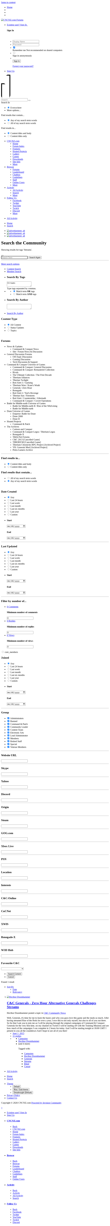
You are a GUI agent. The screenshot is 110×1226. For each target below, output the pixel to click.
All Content (15, 325)
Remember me (19, 50)
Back (15, 1126)
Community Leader (19, 727)
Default (17, 1086)
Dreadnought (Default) (23, 1093)
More (15, 164)
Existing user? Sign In (17, 25)
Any (12, 497)
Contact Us (12, 1098)
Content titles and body (20, 133)
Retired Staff (16, 741)
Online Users (18, 182)
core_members (11, 652)
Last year (14, 511)
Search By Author (15, 313)
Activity (10, 187)
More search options (10, 264)
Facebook (17, 200)
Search (16, 193)
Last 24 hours (16, 500)
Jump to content (8, 2)
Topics (13, 330)
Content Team (16, 730)
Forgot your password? (23, 66)
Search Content (14, 974)
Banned (13, 721)
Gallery (16, 154)
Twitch (16, 208)
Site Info (16, 161)
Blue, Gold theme (21, 1090)
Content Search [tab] (14, 269)
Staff (15, 180)
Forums (16, 169)
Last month (15, 506)
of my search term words (23, 120)
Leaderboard (18, 172)
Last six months (17, 509)
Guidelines (17, 177)
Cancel (11, 977)
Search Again (34, 257)
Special (13, 744)
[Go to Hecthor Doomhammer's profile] (18, 997)
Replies (11, 621)
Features (16, 149)
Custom (13, 514)
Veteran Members (18, 747)
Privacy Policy (13, 1095)
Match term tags (25, 291)
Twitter (16, 203)
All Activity (18, 190)
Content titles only (18, 136)
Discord (16, 211)
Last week (15, 503)
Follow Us (11, 198)
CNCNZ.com (13, 141)
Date (15, 989)
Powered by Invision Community (46, 1103)
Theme (10, 1083)
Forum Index (18, 146)
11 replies (17, 1036)
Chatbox (16, 174)
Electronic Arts (17, 732)
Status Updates (17, 327)
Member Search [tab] (14, 271)
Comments (12, 606)
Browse (10, 167)
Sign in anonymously (22, 55)
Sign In (17, 61)
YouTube (17, 205)
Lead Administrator (19, 735)
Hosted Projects (20, 151)
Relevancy (17, 992)
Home (15, 143)
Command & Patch (19, 724)
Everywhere (15, 107)
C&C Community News (55, 1013)
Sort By (10, 987)
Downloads (18, 159)
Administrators (16, 718)
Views (10, 635)
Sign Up (10, 71)
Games (16, 156)
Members (14, 738)
